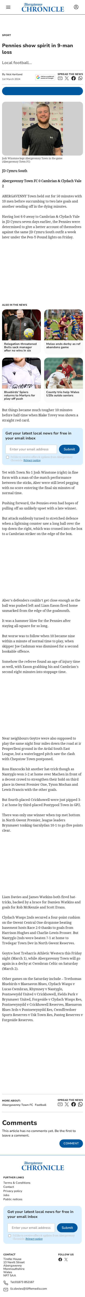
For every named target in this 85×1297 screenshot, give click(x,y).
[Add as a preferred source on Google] (45, 77)
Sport (6, 35)
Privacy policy (12, 1191)
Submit (69, 449)
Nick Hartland (14, 74)
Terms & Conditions (16, 1183)
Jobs (6, 1195)
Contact (8, 1187)
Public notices (12, 1199)
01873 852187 (24, 1282)
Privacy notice (32, 460)
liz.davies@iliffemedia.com (28, 1289)
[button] (8, 7)
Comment (71, 1143)
